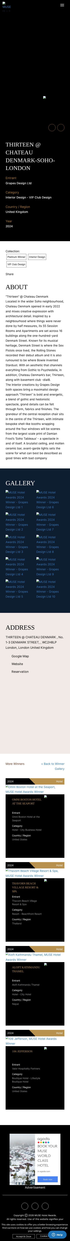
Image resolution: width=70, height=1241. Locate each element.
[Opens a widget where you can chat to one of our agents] (57, 1235)
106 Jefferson (22, 1051)
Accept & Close (23, 1236)
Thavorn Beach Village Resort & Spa (25, 887)
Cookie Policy (47, 1236)
